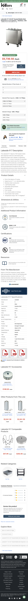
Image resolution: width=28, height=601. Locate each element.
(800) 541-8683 (14, 137)
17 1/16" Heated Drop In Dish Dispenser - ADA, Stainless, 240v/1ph (21, 415)
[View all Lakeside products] (14, 284)
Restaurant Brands (8, 574)
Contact (21, 582)
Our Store (21, 584)
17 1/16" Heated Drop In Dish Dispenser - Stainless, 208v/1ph (7, 415)
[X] (12, 598)
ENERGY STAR (8, 578)
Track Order (8, 584)
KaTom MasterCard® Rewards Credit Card (16, 79)
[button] (21, 5)
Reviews (21, 588)
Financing (8, 588)
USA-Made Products (8, 580)
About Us (21, 578)
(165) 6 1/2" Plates (7, 103)
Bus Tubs (7, 479)
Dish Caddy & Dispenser (7, 15)
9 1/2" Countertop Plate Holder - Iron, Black (7, 449)
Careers (21, 580)
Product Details (7, 175)
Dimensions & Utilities (10, 200)
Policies (21, 574)
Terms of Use (9, 595)
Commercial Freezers (7, 534)
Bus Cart (20, 479)
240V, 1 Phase (6, 120)
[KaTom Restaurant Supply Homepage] (6, 5)
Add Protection (21, 66)
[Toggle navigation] (2, 8)
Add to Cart (15, 72)
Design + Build (8, 571)
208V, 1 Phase (6, 117)
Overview (4, 146)
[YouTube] (19, 598)
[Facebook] (9, 598)
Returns (8, 586)
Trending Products (8, 582)
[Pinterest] (14, 598)
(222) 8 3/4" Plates (7, 106)
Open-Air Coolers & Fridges (8, 530)
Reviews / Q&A (22, 146)
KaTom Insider (21, 586)
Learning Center (21, 576)
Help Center (21, 571)
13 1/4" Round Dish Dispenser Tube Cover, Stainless (21, 449)
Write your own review (14, 516)
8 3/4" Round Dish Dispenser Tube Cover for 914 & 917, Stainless (7, 385)
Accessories (12, 146)
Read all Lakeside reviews (7, 521)
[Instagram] (17, 598)
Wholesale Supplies (7, 576)
